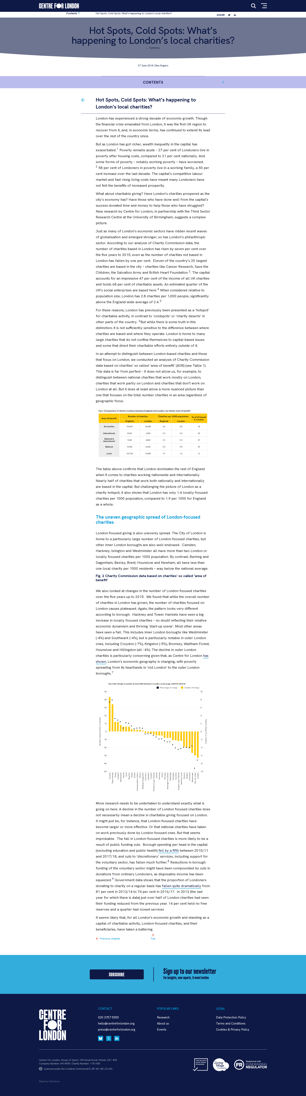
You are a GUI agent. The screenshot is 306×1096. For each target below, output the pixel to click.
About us (163, 1023)
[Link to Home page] (59, 6)
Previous (110, 938)
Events (161, 1030)
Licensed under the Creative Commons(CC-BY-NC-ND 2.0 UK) (78, 1068)
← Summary (153, 47)
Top (153, 938)
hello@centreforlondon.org (116, 1023)
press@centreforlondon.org (116, 1030)
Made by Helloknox (49, 1081)
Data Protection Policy (231, 1017)
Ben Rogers (161, 65)
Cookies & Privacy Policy (232, 1030)
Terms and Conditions (230, 1023)
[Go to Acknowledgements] (83, 100)
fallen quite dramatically (181, 886)
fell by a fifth (168, 850)
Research (163, 1017)
